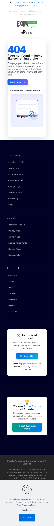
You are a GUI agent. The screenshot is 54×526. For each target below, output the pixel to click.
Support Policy (14, 255)
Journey (12, 293)
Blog (10, 204)
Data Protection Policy (26, 505)
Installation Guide (16, 162)
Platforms (12, 299)
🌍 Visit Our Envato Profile (27, 427)
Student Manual (15, 192)
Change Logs (14, 186)
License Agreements (17, 243)
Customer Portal (15, 180)
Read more (27, 510)
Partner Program (27, 14)
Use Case (12, 311)
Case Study (13, 198)
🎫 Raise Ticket (27, 356)
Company (12, 275)
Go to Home (15, 82)
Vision (11, 281)
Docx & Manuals (15, 174)
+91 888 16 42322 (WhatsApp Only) (27, 2)
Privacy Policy (14, 231)
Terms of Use (14, 237)
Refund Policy (14, 249)
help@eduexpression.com (28, 5)
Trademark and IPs (16, 225)
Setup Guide (13, 168)
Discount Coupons (17, 11)
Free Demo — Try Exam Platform (25, 90)
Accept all (27, 517)
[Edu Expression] (27, 23)
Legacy (11, 305)
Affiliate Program (35, 11)
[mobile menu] (49, 23)
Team (10, 287)
